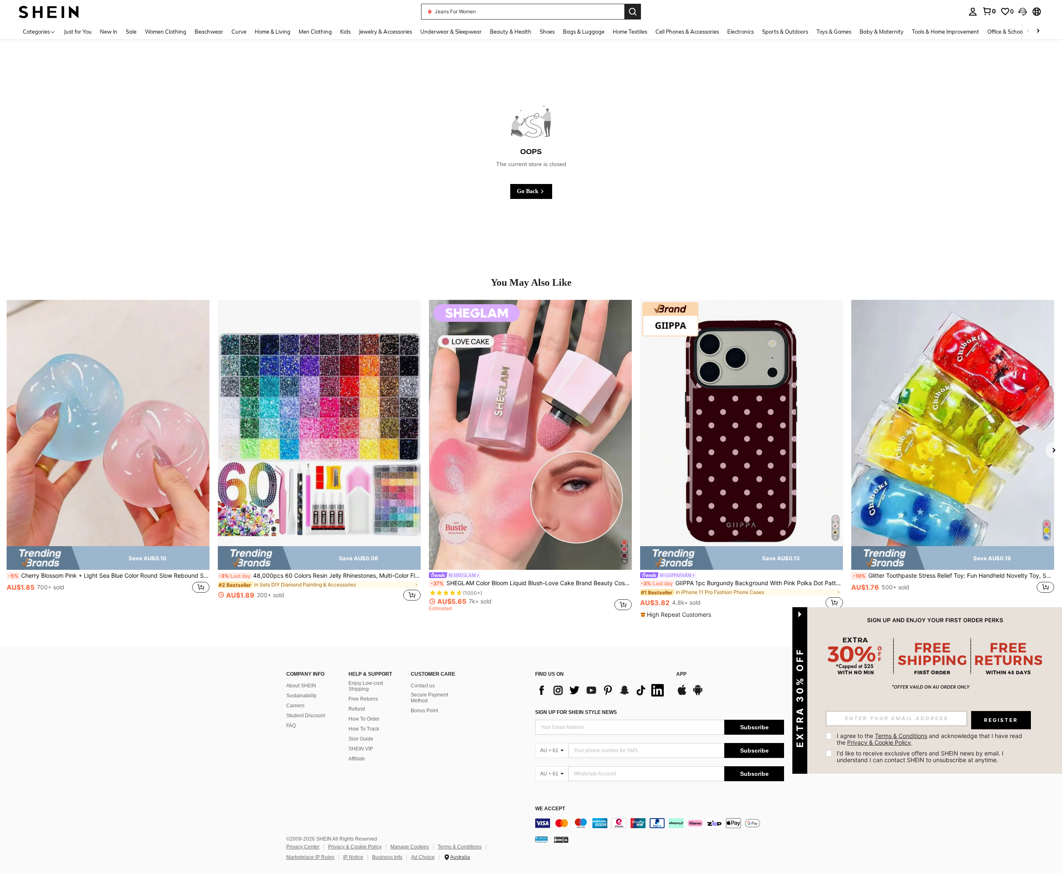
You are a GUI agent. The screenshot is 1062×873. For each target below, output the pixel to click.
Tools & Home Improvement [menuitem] (945, 31)
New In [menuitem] (108, 31)
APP (681, 674)
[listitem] (108, 455)
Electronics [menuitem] (740, 31)
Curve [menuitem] (238, 31)
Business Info (387, 857)
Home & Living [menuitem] (272, 31)
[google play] (698, 694)
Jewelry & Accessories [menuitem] (385, 31)
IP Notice (353, 857)
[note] (108, 558)
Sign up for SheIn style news (576, 712)
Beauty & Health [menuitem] (510, 31)
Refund (356, 709)
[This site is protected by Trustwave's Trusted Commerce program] (541, 839)
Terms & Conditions (460, 847)
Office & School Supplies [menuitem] (1016, 31)
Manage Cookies (409, 847)
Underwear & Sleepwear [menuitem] (451, 31)
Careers (295, 706)
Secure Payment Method (429, 698)
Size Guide (360, 739)
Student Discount (305, 716)
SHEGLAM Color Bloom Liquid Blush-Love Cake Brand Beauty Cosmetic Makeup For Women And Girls (531, 583)
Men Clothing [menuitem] (315, 31)
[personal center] (973, 12)
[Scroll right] (1038, 31)
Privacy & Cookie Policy (355, 847)
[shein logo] (49, 11)
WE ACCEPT (550, 809)
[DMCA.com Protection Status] (561, 839)
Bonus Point (424, 711)
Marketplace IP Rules (310, 857)
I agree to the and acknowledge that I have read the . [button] (930, 739)
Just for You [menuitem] (78, 31)
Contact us (423, 686)
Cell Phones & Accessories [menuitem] (687, 31)
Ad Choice (423, 857)
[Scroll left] (1028, 31)
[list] (601, 690)
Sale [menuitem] (131, 31)
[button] (1023, 12)
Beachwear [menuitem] (209, 31)
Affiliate (356, 759)
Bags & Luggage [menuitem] (583, 31)
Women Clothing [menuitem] (165, 31)
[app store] (682, 694)
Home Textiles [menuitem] (630, 31)
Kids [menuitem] (345, 31)
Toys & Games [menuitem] (833, 31)
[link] (989, 11)
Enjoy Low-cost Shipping (365, 686)
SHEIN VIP (360, 749)
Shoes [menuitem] (547, 31)
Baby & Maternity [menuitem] (882, 31)
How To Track (363, 729)
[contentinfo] (659, 823)
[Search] (632, 12)
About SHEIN (301, 686)
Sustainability (301, 696)
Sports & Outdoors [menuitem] (785, 31)
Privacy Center (302, 847)
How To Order (364, 719)
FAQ (291, 725)
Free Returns (363, 699)
